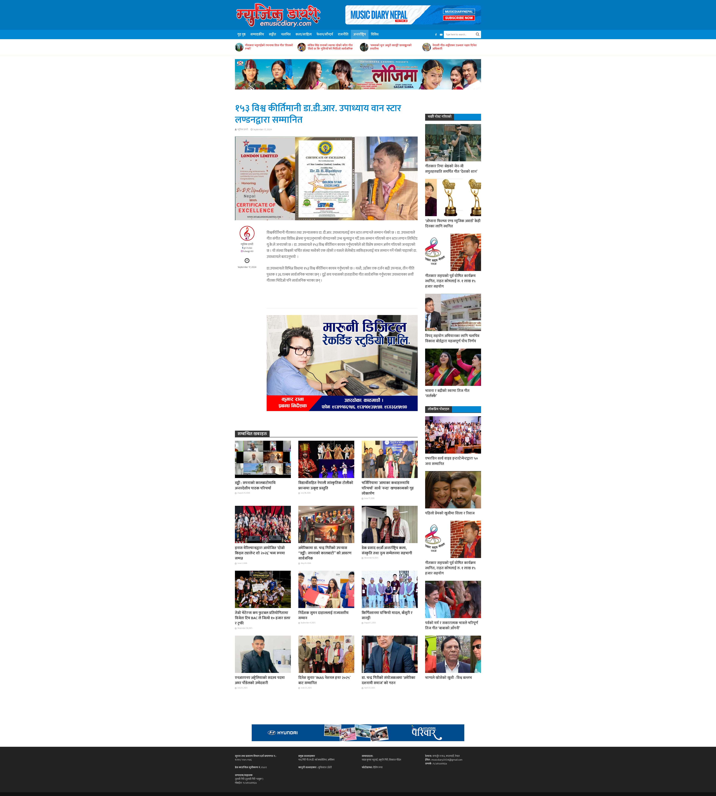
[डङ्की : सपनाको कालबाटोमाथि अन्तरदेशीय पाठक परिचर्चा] (263, 459)
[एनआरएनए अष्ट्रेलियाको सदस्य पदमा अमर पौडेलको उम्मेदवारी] (263, 654)
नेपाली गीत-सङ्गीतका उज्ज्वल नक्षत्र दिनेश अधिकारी (392, 47)
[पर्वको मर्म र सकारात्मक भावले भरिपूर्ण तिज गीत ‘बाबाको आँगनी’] (453, 599)
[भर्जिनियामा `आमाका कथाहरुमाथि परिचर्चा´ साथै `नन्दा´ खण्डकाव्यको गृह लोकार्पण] (390, 459)
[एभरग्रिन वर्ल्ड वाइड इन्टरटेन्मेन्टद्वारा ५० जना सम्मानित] (453, 435)
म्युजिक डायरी (243, 129)
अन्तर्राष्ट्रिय (359, 34)
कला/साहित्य (304, 34)
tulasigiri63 (248, 251)
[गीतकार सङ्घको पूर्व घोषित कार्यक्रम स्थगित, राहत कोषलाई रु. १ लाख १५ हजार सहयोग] (453, 252)
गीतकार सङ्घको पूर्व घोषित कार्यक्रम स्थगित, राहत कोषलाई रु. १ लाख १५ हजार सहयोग (450, 281)
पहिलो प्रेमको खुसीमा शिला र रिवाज (450, 513)
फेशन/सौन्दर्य (325, 34)
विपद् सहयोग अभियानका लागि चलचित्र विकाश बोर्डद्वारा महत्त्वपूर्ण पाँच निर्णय (452, 338)
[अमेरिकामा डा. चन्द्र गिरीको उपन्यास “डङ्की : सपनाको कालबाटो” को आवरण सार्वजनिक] (326, 524)
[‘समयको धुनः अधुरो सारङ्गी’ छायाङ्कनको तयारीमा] (301, 47)
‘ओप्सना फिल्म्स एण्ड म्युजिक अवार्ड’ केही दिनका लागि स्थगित (453, 223)
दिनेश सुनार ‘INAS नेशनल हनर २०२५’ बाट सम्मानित (324, 680)
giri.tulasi (248, 248)
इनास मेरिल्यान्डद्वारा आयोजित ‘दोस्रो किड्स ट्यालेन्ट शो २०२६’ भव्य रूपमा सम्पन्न (455, 47)
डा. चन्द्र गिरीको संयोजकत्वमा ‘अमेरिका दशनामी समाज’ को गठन (388, 680)
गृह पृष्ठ (241, 34)
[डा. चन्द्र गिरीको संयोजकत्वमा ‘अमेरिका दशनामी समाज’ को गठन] (390, 654)
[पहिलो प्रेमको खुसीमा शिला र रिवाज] (453, 490)
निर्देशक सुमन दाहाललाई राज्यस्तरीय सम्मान (323, 615)
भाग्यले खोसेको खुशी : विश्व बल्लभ (448, 677)
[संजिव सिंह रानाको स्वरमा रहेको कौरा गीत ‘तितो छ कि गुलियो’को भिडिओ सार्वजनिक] (239, 47)
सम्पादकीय (257, 34)
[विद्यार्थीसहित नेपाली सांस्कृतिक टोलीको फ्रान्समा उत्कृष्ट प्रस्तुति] (326, 459)
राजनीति (343, 34)
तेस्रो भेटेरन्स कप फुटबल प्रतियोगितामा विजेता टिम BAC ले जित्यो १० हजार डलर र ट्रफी (262, 618)
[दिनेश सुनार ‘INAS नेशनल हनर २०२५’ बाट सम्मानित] (326, 654)
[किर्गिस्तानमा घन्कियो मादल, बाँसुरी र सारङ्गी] (390, 589)
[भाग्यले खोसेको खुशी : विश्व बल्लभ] (453, 654)
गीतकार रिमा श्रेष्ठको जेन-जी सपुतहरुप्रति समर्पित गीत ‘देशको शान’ (451, 169)
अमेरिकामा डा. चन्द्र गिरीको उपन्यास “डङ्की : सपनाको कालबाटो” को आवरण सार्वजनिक (324, 553)
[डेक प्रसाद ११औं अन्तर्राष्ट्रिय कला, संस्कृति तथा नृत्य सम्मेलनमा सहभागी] (390, 524)
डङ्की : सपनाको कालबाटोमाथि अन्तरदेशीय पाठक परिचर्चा (255, 485)
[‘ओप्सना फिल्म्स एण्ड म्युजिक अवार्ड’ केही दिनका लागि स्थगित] (453, 197)
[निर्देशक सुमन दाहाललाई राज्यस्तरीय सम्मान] (326, 589)
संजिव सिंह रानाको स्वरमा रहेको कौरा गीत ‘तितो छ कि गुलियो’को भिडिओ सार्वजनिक (267, 47)
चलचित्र (286, 34)
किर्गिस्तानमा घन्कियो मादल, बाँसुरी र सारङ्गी (387, 615)
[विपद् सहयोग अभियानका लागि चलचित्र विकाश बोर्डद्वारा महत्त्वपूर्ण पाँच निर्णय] (453, 312)
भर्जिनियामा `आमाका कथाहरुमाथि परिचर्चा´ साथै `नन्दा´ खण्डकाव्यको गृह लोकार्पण (388, 488)
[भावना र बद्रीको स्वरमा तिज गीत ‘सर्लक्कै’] (453, 367)
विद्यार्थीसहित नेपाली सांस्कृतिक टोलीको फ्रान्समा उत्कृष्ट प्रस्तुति (325, 485)
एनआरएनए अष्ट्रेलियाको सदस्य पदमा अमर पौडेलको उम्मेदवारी (260, 680)
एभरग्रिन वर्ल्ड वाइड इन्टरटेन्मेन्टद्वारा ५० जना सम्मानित (451, 461)
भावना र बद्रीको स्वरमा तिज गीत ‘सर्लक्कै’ (447, 393)
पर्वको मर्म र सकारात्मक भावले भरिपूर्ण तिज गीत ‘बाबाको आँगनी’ (451, 625)
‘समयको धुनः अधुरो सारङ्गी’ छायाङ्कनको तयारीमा (328, 47)
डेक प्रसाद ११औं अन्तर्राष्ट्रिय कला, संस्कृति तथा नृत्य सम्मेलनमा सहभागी (387, 550)
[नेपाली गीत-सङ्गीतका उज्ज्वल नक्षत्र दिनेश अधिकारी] (364, 47)
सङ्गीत (272, 34)
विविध (375, 34)
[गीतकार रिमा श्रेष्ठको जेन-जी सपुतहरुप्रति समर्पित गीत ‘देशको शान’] (453, 142)
